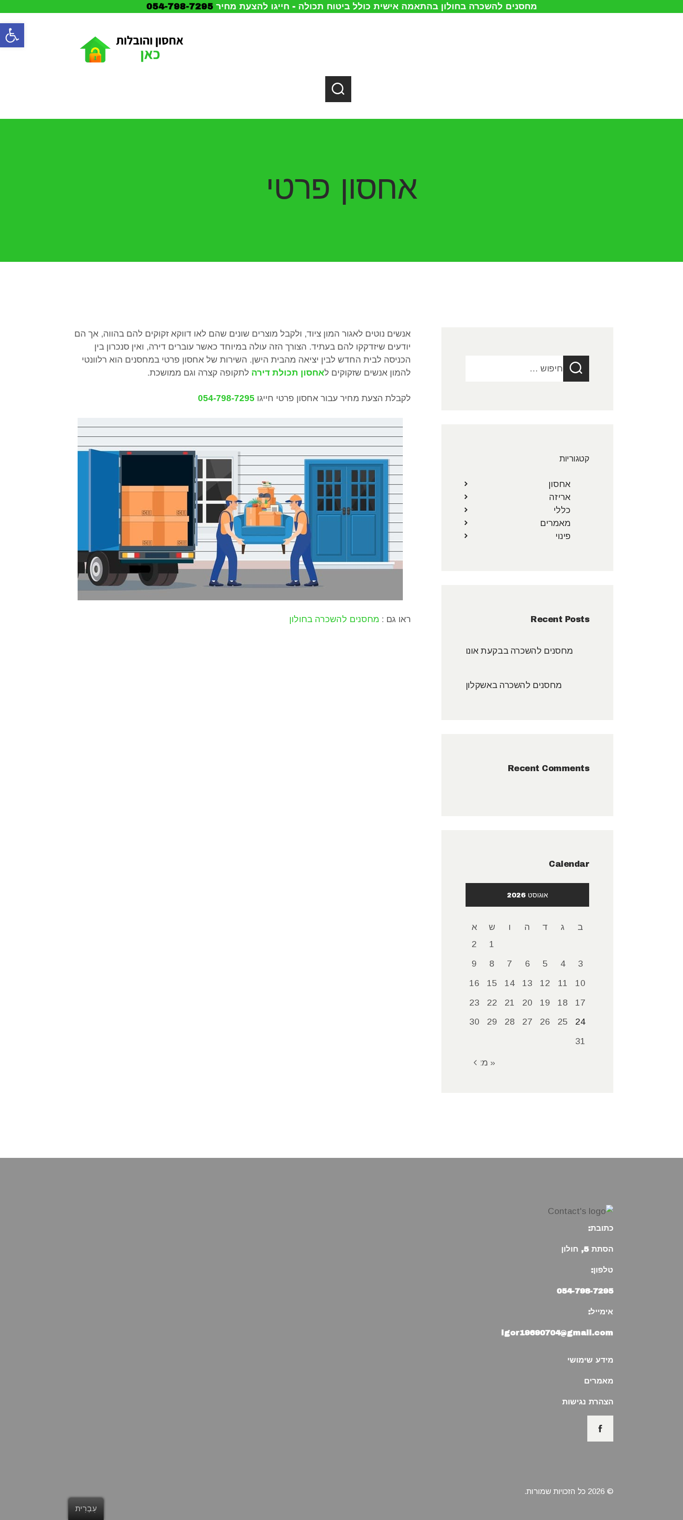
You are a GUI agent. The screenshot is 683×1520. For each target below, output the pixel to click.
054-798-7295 (179, 6)
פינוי (563, 536)
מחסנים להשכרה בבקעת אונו (519, 651)
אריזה (560, 497)
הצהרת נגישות (587, 1401)
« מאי (484, 1062)
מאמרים (555, 523)
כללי (562, 510)
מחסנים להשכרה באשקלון (513, 685)
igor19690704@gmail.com (557, 1332)
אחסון (559, 484)
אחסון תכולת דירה (287, 372)
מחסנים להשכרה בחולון (334, 619)
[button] (12, 35)
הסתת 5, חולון (587, 1249)
